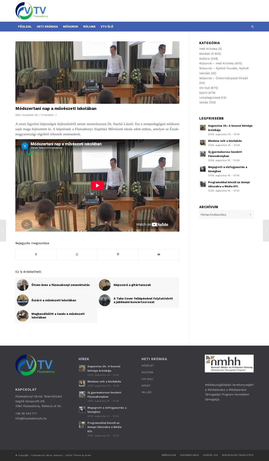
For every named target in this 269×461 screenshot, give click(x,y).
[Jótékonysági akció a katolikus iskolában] (3, 230)
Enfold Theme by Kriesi (78, 455)
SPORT (146, 385)
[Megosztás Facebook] (36, 254)
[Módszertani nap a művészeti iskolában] (97, 72)
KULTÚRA (147, 372)
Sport (203, 93)
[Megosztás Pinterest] (118, 254)
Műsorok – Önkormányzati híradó (223, 78)
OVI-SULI (147, 379)
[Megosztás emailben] (158, 254)
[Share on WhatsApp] (77, 254)
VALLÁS (146, 392)
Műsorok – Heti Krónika (216, 63)
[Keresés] (251, 27)
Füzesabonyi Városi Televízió (47, 455)
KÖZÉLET (148, 365)
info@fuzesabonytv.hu (31, 418)
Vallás (203, 102)
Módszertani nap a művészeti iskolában (55, 108)
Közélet (49, 115)
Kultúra (204, 58)
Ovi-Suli (204, 88)
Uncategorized (209, 97)
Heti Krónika (208, 49)
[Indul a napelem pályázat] (266, 230)
